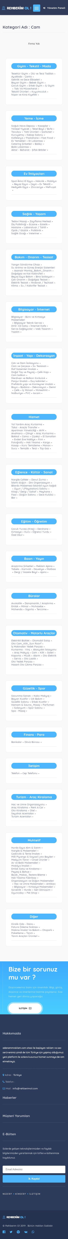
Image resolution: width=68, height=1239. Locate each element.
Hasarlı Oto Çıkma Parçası (26, 664)
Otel (32, 810)
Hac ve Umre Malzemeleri (28, 883)
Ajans (43, 572)
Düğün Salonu (27, 494)
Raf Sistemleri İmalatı (23, 369)
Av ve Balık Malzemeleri (24, 862)
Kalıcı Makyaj (41, 695)
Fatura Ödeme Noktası (24, 926)
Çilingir (29, 433)
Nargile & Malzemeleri (23, 850)
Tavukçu (16, 131)
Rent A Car (37, 807)
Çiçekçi (36, 436)
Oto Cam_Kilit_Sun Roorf (26, 643)
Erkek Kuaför (39, 701)
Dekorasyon (39, 387)
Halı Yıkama (33, 442)
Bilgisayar (20, 886)
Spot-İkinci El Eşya (22, 181)
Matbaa (51, 569)
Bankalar (16, 741)
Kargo (46, 442)
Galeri (50, 652)
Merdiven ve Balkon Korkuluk (28, 378)
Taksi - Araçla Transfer (24, 427)
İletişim (23, 1008)
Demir (52, 387)
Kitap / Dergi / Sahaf (23, 491)
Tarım (29, 932)
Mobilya (51, 181)
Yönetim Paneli (56, 7)
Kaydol (36, 1178)
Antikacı (51, 883)
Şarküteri (47, 131)
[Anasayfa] (16, 7)
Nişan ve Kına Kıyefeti (24, 94)
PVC (28, 393)
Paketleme (17, 932)
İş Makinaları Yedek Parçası (27, 646)
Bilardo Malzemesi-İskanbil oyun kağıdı (33, 485)
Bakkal (15, 436)
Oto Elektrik (49, 655)
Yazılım (15, 331)
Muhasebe (37, 606)
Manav (47, 445)
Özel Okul (16, 534)
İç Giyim (49, 85)
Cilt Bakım (36, 698)
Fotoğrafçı (17, 442)
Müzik (27, 655)
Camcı (25, 436)
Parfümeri (48, 704)
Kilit (42, 652)
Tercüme (41, 609)
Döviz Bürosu (32, 741)
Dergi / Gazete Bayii (25, 572)
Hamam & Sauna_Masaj (25, 704)
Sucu (14, 448)
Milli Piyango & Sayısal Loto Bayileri (32, 856)
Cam (34, 652)
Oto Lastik (30, 658)
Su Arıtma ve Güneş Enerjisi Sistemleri (33, 267)
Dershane (42, 528)
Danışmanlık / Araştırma (39, 603)
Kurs (27, 531)
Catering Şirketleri (21, 143)
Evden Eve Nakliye (24, 439)
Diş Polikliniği (18, 224)
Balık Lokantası (20, 146)
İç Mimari (27, 390)
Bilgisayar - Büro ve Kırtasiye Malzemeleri (28, 318)
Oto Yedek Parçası (21, 661)
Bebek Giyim (36, 82)
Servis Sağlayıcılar (22, 328)
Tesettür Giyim (19, 73)
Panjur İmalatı (19, 381)
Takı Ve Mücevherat (25, 88)
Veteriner (34, 233)
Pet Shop (32, 892)
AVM (41, 430)
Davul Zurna (38, 479)
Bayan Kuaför (19, 698)
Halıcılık (40, 181)
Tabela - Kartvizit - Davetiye (27, 569)
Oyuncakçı (17, 892)
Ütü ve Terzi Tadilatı (42, 73)
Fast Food (47, 137)
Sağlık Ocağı (18, 233)
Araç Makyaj (21, 652)
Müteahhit (42, 390)
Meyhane (44, 491)
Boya (14, 387)
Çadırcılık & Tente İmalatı (25, 853)
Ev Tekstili (44, 184)
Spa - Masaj (18, 710)
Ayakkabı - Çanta (21, 76)
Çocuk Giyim (18, 85)
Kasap (15, 445)
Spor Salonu (35, 707)
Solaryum (20, 707)
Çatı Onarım (18, 279)
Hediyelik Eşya (19, 187)
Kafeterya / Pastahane (25, 137)
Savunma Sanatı (21, 695)
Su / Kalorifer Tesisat (33, 285)
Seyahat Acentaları (22, 813)
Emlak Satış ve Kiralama (25, 868)
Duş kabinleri (37, 381)
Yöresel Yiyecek (20, 128)
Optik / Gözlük (19, 230)
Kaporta (16, 655)
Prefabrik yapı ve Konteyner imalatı (32, 384)
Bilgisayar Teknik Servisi (28, 322)
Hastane (16, 227)
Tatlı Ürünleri (31, 131)
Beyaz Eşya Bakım (22, 276)
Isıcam (36, 393)
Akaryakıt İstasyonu (44, 649)
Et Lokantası (36, 140)
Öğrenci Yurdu (40, 531)
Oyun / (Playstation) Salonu (30, 488)
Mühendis (16, 609)
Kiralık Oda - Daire (22, 923)
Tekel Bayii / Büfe (42, 128)
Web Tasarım (43, 328)
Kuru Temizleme (31, 445)
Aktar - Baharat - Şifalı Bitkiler (28, 149)
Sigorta (29, 609)
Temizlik (24, 448)
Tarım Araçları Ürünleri (24, 935)
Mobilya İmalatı (20, 865)
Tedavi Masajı (19, 221)
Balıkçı (38, 143)
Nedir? (7, 1194)
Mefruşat (51, 187)
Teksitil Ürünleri (20, 91)
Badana (24, 387)
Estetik (44, 224)
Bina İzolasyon (44, 276)
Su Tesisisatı (39, 366)
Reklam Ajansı (44, 566)
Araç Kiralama (19, 807)
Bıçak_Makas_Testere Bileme (28, 874)
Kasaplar (43, 125)
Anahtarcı (17, 433)
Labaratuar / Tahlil (35, 227)
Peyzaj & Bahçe (20, 871)
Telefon (15, 773)
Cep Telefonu (29, 773)
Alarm (36, 655)
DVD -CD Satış (19, 325)
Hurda (27, 889)
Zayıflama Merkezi (40, 221)
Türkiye (17, 1074)
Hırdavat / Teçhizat (42, 282)
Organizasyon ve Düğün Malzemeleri (32, 880)
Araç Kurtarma (44, 433)
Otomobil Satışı (41, 640)
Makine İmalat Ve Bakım (25, 929)
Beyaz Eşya (21, 184)
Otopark (47, 929)
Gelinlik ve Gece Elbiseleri (25, 79)
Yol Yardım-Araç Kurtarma (26, 424)
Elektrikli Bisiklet (20, 640)
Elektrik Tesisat (19, 282)
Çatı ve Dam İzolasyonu (25, 363)
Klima (14, 285)
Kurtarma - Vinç (20, 649)
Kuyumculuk (39, 91)
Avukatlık (16, 603)
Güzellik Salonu (20, 701)
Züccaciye (37, 187)
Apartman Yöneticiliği (23, 430)
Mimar (25, 606)
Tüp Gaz (44, 448)
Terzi (34, 448)
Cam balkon (18, 375)
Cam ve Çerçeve (20, 366)
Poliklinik (36, 230)
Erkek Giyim (35, 85)
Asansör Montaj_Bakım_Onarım (33, 270)
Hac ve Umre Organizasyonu (28, 804)
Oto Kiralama (19, 810)
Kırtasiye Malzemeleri (41, 886)
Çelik (16, 390)
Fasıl (13, 494)
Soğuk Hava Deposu (23, 125)
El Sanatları (49, 436)
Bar (13, 497)
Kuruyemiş (17, 134)
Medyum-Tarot (20, 859)
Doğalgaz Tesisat (38, 279)
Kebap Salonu (35, 134)
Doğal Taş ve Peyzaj (23, 372)
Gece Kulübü (46, 494)
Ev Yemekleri (18, 140)
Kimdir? (20, 1194)
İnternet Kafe (38, 325)
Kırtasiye (16, 531)
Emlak (14, 606)
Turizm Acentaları (21, 816)
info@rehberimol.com (25, 1088)
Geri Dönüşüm (42, 889)
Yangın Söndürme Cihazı (25, 264)
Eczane (33, 224)
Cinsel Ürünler (39, 859)
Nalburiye (17, 393)
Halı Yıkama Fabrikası (23, 877)
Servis (17, 658)
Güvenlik (16, 889)
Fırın (40, 439)
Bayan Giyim (18, 82)
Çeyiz (34, 184)
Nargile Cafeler (20, 479)
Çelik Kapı (43, 372)
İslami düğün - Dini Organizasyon (30, 482)
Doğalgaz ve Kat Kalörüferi (27, 273)
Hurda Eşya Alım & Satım (26, 847)
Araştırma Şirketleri (22, 566)
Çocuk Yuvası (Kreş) (23, 528)
